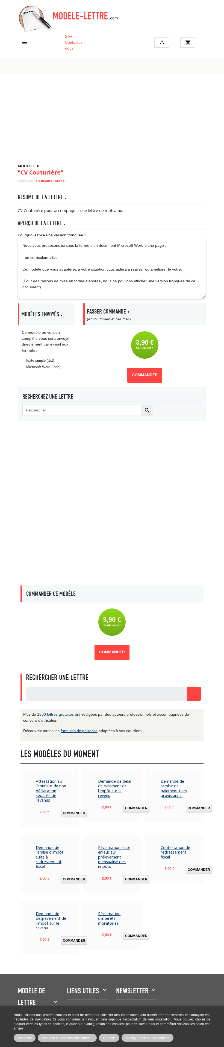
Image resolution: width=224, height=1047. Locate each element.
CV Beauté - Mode (50, 181)
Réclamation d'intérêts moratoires (109, 918)
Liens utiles (83, 991)
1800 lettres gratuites (55, 714)
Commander (145, 375)
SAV (68, 36)
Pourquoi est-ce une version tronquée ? (52, 235)
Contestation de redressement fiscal (175, 852)
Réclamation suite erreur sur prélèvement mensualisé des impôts (114, 857)
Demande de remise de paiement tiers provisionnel (174, 788)
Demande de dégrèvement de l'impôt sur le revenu (51, 920)
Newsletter (132, 991)
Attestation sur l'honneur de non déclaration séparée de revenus (51, 790)
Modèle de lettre (31, 996)
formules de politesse (79, 731)
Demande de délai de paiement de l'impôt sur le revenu (114, 788)
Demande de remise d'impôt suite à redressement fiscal (49, 857)
